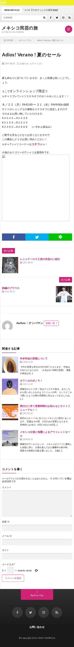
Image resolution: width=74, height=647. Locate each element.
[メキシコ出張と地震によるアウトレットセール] (10, 438)
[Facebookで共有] (13, 237)
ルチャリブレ (36, 63)
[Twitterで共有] (37, 237)
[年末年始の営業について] (10, 364)
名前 (6, 522)
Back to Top (37, 595)
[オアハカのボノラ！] (10, 387)
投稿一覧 (50, 323)
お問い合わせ (37, 626)
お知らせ (24, 63)
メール (7, 536)
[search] (44, 17)
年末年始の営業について (34, 358)
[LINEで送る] (60, 237)
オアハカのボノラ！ (31, 380)
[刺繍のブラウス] (64, 294)
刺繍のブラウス (11, 287)
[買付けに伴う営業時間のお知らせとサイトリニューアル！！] (10, 412)
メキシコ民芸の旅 (20, 28)
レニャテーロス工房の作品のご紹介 (40, 258)
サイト (5, 550)
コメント (6, 487)
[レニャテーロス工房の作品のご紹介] (10, 265)
